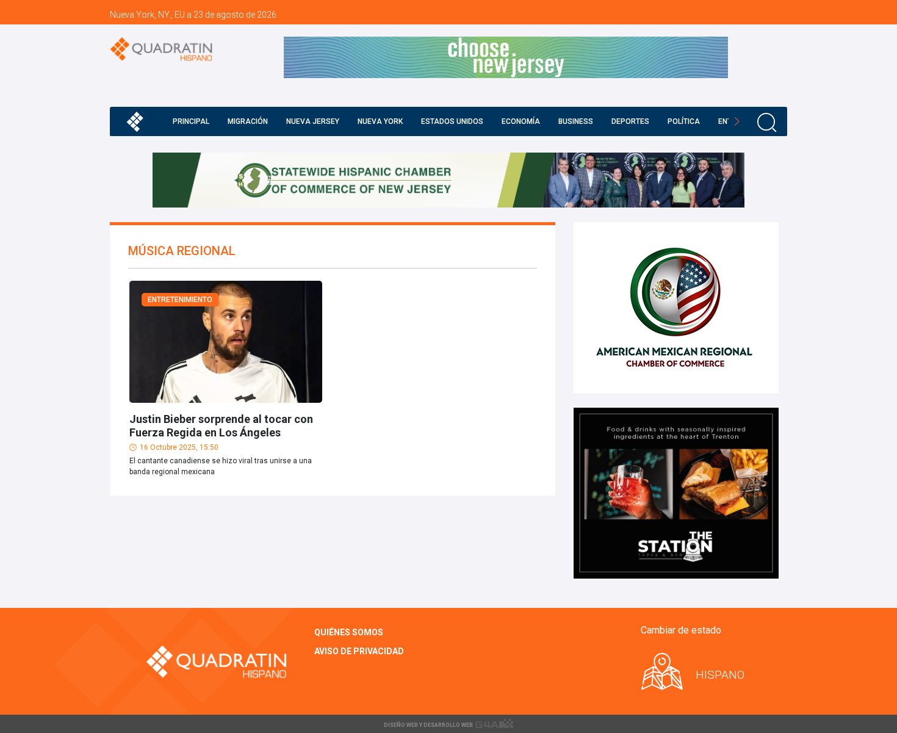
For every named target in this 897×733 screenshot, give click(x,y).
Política (684, 121)
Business (575, 121)
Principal (191, 121)
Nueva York (380, 121)
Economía (521, 121)
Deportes (630, 121)
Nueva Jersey (312, 121)
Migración (248, 121)
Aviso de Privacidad (359, 651)
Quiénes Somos (348, 632)
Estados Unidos (452, 121)
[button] (737, 121)
